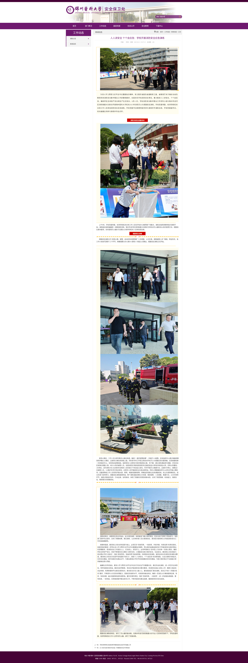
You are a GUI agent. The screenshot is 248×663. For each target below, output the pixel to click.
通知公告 (73, 38)
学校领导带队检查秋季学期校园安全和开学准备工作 (115, 645)
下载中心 (159, 26)
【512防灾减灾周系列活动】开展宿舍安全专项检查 (115, 648)
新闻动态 (73, 44)
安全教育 (145, 26)
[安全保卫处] (102, 6)
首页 (74, 26)
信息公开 (130, 26)
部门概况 (88, 26)
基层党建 (116, 26)
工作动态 (102, 26)
